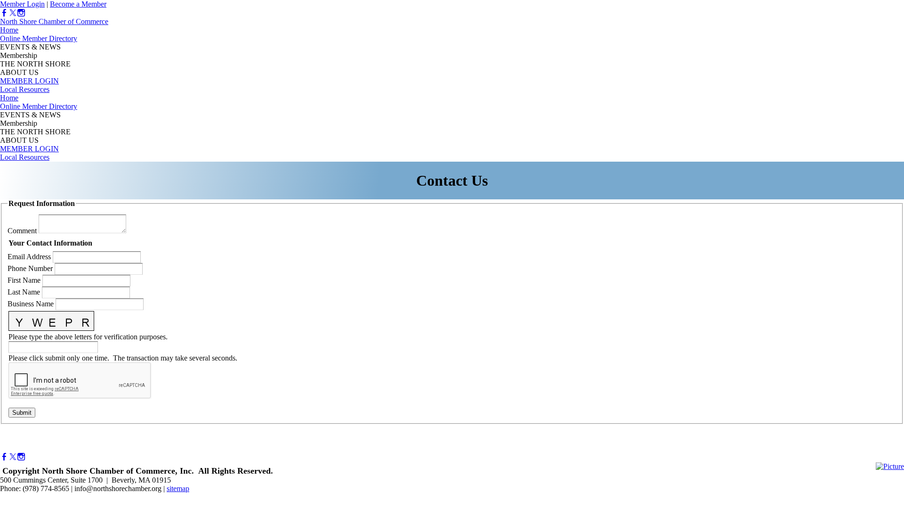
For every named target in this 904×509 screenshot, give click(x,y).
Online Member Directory (38, 38)
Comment (22, 231)
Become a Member (78, 4)
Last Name (24, 292)
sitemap (178, 488)
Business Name (31, 304)
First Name (24, 280)
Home (9, 30)
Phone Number (30, 268)
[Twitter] (12, 13)
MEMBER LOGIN (29, 81)
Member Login (22, 4)
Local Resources (24, 89)
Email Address (29, 257)
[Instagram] (21, 13)
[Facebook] (4, 13)
